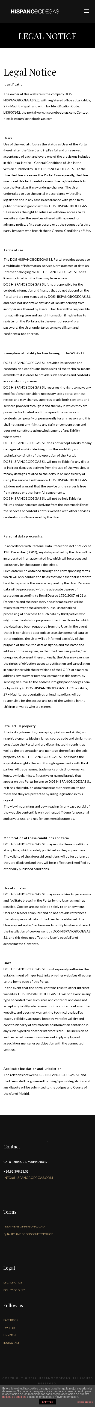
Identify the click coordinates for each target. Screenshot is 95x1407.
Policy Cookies (14, 1290)
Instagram (11, 1343)
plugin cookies (85, 1402)
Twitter (9, 1327)
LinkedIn (9, 1335)
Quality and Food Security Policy (28, 1234)
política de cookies (14, 1396)
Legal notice (12, 1282)
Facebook (10, 1320)
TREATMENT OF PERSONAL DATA (24, 1226)
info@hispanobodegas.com (28, 1178)
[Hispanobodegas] (35, 11)
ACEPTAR (47, 1402)
